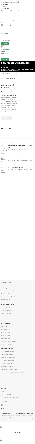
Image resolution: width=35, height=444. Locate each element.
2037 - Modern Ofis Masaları (15, 167)
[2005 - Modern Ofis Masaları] (4, 160)
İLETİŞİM (3, 388)
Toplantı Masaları (5, 294)
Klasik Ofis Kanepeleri (6, 313)
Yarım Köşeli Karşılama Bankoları (9, 369)
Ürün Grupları (5, 67)
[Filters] (2, 424)
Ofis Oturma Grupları (7, 304)
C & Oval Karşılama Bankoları (8, 358)
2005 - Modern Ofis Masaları (15, 158)
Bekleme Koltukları (6, 307)
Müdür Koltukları (5, 335)
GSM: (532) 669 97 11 (7, 391)
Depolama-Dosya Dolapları (8, 291)
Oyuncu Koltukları (5, 338)
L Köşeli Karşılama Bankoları (8, 361)
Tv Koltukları (4, 319)
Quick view (3, 122)
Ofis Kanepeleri (5, 316)
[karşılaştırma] (3, 82)
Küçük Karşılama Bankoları (7, 352)
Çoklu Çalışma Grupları (6, 288)
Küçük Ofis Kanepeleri (6, 310)
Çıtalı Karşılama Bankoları (7, 366)
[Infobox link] (17, 211)
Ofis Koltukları (6, 324)
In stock (5, 135)
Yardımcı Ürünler (5, 300)
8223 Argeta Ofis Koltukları (8, 86)
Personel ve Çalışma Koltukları (8, 341)
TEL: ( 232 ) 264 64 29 (7, 394)
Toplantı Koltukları (11, 96)
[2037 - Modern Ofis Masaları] (4, 170)
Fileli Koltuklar (4, 327)
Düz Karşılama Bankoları (7, 355)
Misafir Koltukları (5, 92)
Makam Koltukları (5, 330)
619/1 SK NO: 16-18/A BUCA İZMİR (10, 397)
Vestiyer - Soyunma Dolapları (8, 297)
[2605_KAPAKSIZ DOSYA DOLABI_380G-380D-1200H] (4, 150)
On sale (5, 132)
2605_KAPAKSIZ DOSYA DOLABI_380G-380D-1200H (20, 146)
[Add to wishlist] (3, 114)
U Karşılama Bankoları (6, 363)
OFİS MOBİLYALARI (6, 282)
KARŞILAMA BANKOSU (7, 349)
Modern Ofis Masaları (6, 285)
